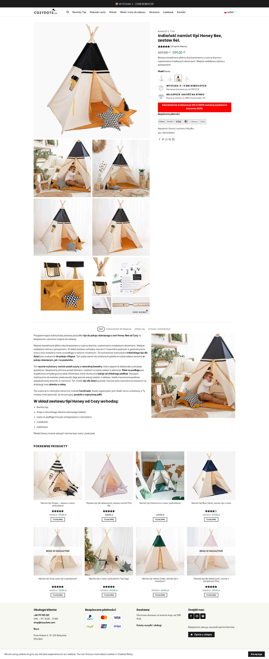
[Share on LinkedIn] (173, 139)
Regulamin (163, 128)
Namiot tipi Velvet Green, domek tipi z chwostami (160, 580)
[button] (68, 12)
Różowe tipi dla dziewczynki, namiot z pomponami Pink (211, 580)
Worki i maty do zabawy (133, 12)
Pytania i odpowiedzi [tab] (159, 329)
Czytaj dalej (58, 519)
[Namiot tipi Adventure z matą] (161, 78)
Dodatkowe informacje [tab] (118, 329)
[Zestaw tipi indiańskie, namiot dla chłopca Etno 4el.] (186, 78)
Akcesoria (154, 12)
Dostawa (143, 610)
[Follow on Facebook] (191, 616)
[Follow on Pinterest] (203, 616)
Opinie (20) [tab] (140, 329)
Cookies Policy (125, 654)
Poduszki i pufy (98, 12)
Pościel (112, 12)
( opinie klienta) (179, 46)
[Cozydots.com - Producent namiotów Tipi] (48, 12)
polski (231, 12)
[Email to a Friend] (166, 139)
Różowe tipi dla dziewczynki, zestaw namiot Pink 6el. (109, 504)
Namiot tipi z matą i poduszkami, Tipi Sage (109, 578)
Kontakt (181, 12)
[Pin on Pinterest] (170, 139)
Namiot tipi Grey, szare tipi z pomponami (58, 578)
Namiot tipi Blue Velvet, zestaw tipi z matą (211, 503)
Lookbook (168, 12)
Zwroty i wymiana (177, 128)
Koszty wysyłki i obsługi (149, 625)
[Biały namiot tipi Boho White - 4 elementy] (169, 78)
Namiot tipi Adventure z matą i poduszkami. (160, 503)
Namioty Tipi (79, 12)
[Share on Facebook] (159, 139)
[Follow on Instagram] (197, 616)
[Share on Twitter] (163, 139)
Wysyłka (190, 128)
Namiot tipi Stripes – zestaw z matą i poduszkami (58, 504)
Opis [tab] (101, 329)
